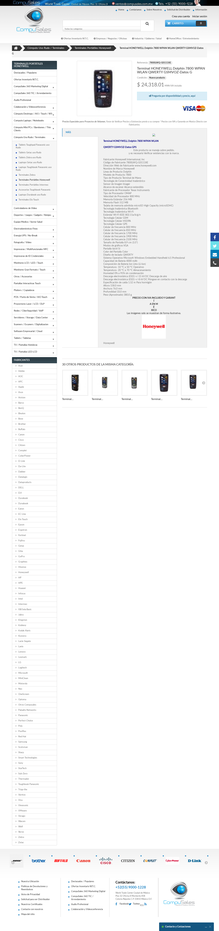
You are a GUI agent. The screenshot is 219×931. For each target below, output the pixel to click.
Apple (21, 387)
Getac (21, 546)
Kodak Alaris (24, 631)
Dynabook (23, 503)
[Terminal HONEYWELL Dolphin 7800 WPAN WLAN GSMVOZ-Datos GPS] (75, 383)
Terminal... (68, 399)
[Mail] (214, 254)
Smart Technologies (27, 758)
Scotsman (23, 747)
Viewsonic (23, 805)
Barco (21, 403)
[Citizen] (129, 861)
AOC (20, 376)
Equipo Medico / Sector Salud (28, 222)
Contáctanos (135, 10)
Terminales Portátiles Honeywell (34, 180)
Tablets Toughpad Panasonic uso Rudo (32, 146)
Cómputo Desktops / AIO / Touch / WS (33, 114)
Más (68, 132)
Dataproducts (24, 482)
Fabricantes (22, 360)
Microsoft (23, 673)
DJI (20, 493)
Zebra (21, 837)
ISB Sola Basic (24, 609)
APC (20, 382)
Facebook (124, 904)
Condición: (142, 78)
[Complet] (151, 861)
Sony (20, 763)
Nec (20, 689)
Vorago (21, 816)
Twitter (136, 904)
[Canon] (85, 861)
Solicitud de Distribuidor (178, 10)
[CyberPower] (174, 861)
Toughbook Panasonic (28, 784)
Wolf (20, 827)
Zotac (21, 842)
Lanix (20, 646)
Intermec (22, 604)
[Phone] (214, 262)
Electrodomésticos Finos (26, 229)
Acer (20, 366)
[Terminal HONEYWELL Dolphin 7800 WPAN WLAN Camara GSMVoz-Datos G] (164, 383)
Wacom (21, 821)
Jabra (20, 615)
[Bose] (18, 861)
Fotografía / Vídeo (22, 242)
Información (201, 10)
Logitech (22, 668)
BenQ (21, 408)
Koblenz (22, 625)
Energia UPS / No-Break (25, 236)
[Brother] (40, 861)
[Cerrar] (210, 927)
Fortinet (22, 535)
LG (19, 662)
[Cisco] (107, 861)
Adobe (21, 371)
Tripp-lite (22, 790)
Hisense (22, 567)
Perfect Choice (25, 721)
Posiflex (22, 731)
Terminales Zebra (27, 175)
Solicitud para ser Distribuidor (35, 899)
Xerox (21, 832)
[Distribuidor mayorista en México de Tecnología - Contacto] (109, 3)
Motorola (22, 684)
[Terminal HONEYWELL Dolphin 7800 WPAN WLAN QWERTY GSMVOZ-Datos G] (104, 88)
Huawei (22, 588)
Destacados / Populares (25, 73)
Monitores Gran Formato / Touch (29, 270)
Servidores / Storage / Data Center (31, 318)
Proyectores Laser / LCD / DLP (29, 304)
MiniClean (23, 678)
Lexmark (22, 657)
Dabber (21, 472)
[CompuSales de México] (32, 20)
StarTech (22, 768)
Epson (21, 525)
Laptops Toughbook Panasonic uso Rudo (33, 168)
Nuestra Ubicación (30, 881)
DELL (21, 488)
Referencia (142, 63)
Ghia (20, 551)
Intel (20, 599)
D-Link (21, 461)
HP (19, 578)
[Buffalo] (62, 861)
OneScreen (23, 694)
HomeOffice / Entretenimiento (184, 39)
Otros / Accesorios (23, 277)
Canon (21, 435)
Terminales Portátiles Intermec (33, 185)
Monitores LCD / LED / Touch (28, 263)
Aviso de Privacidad (30, 894)
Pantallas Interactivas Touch (27, 283)
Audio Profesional (22, 100)
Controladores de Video (25, 208)
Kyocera (22, 636)
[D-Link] (196, 861)
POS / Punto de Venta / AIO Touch (30, 297)
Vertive (21, 795)
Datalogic (22, 477)
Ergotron (22, 530)
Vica (20, 800)
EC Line (22, 514)
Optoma (22, 699)
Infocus (21, 594)
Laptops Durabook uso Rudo (32, 195)
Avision (21, 398)
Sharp (21, 752)
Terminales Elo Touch (29, 200)
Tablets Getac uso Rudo (30, 153)
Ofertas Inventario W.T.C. (76, 39)
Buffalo (21, 429)
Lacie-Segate (24, 641)
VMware (22, 811)
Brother (22, 424)
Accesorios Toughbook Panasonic (34, 190)
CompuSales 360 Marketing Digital (31, 86)
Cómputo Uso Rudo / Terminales (29, 137)
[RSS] (146, 904)
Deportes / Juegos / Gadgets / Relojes (32, 215)
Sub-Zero (22, 774)
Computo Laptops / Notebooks (29, 121)
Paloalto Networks (27, 710)
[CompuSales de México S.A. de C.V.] (179, 894)
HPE (20, 583)
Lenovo (21, 652)
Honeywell (23, 572)
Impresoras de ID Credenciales (29, 256)
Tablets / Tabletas (22, 338)
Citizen (21, 445)
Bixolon (21, 413)
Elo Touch (23, 519)
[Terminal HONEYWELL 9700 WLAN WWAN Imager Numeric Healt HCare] (105, 383)
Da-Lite (22, 466)
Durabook (23, 498)
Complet (22, 451)
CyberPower (24, 456)
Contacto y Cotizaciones (178, 927)
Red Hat (22, 737)
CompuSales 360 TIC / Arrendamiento (32, 93)
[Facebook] (214, 237)
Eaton (21, 509)
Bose (20, 419)
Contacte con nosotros (32, 909)
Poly (20, 726)
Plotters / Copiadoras (24, 290)
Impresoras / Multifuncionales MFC (31, 249)
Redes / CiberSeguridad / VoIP (28, 311)
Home (121, 10)
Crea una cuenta (181, 16)
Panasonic (23, 715)
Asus (20, 392)
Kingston (22, 620)
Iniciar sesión (199, 16)
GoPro (21, 556)
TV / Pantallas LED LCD (25, 352)
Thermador (23, 779)
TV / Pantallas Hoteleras (25, 345)
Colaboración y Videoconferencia (30, 107)
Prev (13, 862)
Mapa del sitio (28, 914)
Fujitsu (21, 541)
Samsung (22, 742)
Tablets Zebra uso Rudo (30, 158)
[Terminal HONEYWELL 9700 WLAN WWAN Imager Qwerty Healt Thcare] (134, 383)
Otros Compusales (27, 705)
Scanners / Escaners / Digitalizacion (31, 324)
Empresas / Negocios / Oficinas (111, 39)
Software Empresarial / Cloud (28, 331)
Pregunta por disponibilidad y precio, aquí (173, 96)
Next (206, 862)
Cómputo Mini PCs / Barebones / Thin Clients (32, 129)
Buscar (147, 27)
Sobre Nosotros (154, 10)
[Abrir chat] (206, 927)
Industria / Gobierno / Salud (148, 39)
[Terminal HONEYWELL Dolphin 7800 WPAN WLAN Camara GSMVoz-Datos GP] (194, 383)
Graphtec (22, 562)
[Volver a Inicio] (16, 48)
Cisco (21, 440)
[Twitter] (214, 245)
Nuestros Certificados (31, 904)
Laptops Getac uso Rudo (30, 162)
